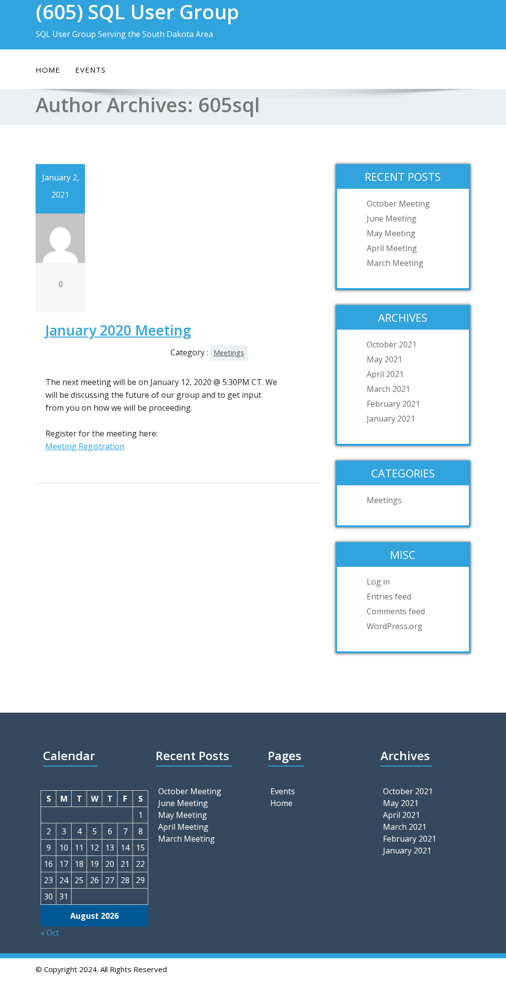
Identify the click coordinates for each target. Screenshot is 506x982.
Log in (378, 582)
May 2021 (384, 359)
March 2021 (388, 389)
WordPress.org (394, 626)
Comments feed (396, 611)
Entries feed (389, 596)
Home (48, 70)
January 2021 (391, 419)
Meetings (228, 352)
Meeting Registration (85, 446)
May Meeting (391, 233)
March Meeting (395, 263)
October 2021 (392, 344)
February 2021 (393, 404)
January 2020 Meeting (118, 330)
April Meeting (392, 248)
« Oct (50, 932)
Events (90, 70)
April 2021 (385, 374)
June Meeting (392, 218)
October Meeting (398, 204)
